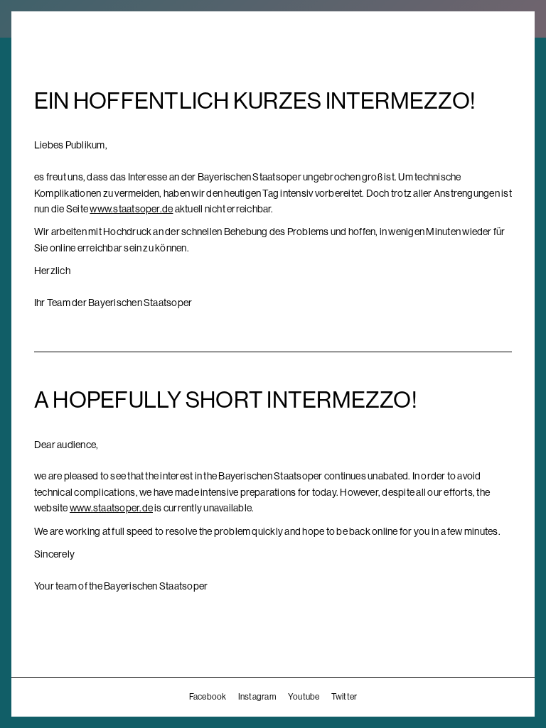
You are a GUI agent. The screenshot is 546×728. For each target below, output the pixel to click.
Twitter (344, 697)
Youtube (304, 697)
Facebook (208, 697)
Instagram (257, 697)
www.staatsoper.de (131, 208)
